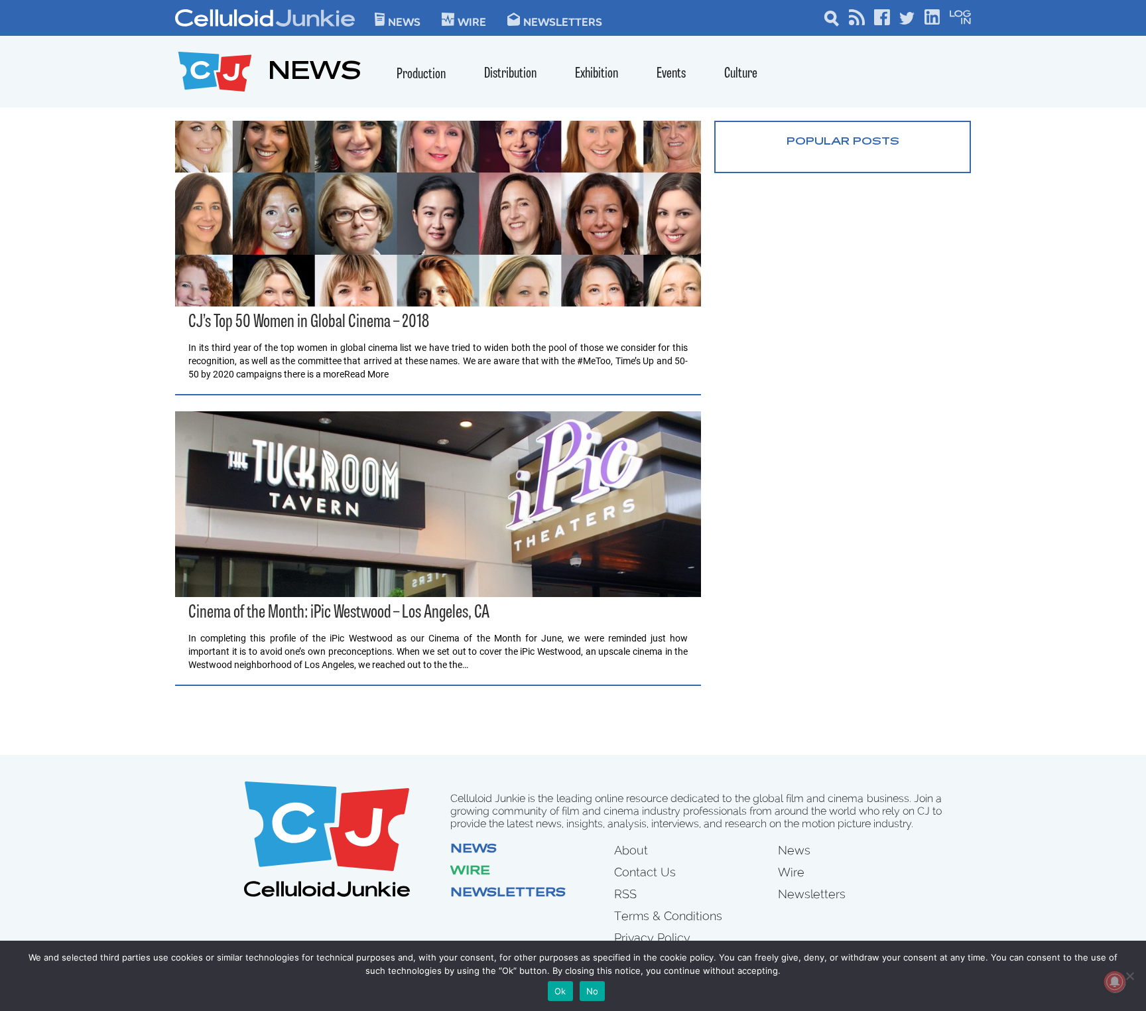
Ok (560, 991)
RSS (625, 894)
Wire (470, 871)
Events (671, 74)
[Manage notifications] (1114, 981)
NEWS (314, 73)
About (631, 850)
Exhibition (596, 74)
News (404, 21)
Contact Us (645, 872)
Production (421, 74)
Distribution (510, 74)
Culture (740, 74)
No (592, 991)
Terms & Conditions (668, 916)
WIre (472, 21)
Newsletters (562, 21)
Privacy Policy (652, 938)
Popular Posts (843, 142)
